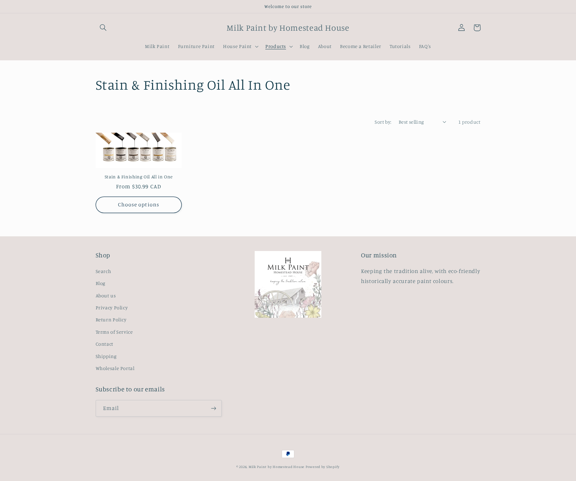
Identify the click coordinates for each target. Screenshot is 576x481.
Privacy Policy (112, 307)
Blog (101, 283)
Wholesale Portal (115, 368)
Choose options (138, 204)
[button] (103, 27)
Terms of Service (114, 332)
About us (106, 295)
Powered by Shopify (323, 467)
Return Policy (111, 319)
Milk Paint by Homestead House (276, 467)
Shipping (106, 356)
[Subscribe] (213, 408)
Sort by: (383, 122)
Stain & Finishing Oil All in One (139, 176)
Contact (104, 344)
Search (103, 271)
